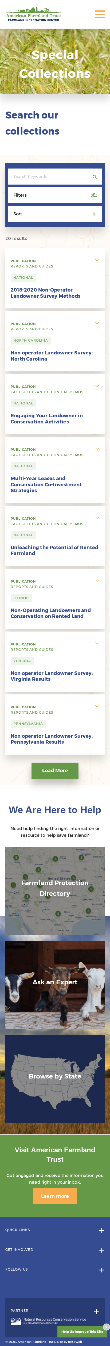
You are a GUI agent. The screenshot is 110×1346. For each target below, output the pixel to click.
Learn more (55, 1196)
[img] (55, 891)
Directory (55, 926)
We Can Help (54, 1014)
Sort (17, 213)
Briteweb (75, 1342)
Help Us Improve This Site (82, 1332)
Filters (20, 195)
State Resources (55, 1108)
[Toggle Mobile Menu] (100, 14)
